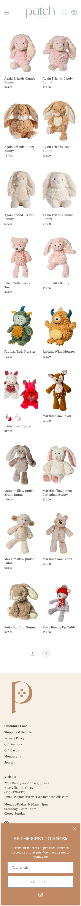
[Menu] (7, 12)
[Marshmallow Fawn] (59, 390)
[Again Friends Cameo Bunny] (21, 53)
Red (18, 418)
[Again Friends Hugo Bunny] (59, 121)
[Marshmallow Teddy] (59, 533)
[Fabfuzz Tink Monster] (21, 326)
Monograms (13, 756)
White (8, 418)
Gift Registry (13, 744)
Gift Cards (11, 750)
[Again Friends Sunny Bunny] (59, 189)
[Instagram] (40, 894)
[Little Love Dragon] (21, 390)
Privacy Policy (14, 738)
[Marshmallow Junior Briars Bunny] (21, 465)
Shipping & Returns (18, 732)
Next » (46, 653)
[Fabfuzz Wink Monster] (59, 326)
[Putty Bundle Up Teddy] (59, 601)
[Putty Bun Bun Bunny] (21, 601)
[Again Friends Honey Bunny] (21, 121)
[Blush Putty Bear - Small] (21, 257)
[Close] (74, 829)
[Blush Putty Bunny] (59, 257)
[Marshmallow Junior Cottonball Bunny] (59, 465)
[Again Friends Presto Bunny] (21, 189)
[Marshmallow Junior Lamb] (21, 533)
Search (9, 762)
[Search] (64, 13)
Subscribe (40, 882)
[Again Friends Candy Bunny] (59, 53)
